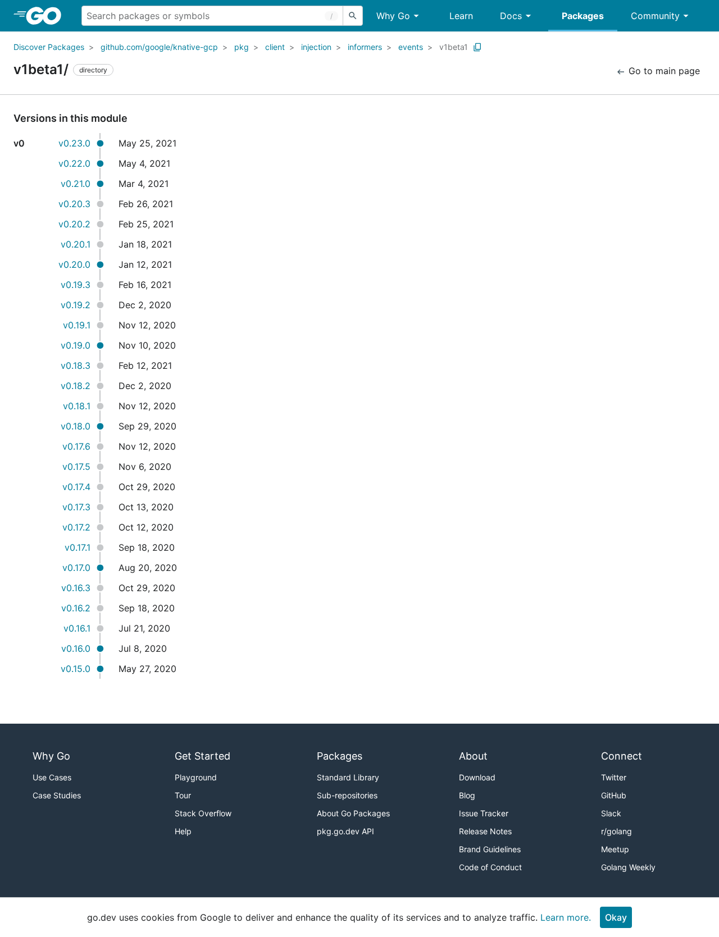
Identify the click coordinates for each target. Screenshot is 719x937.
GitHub (613, 795)
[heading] (47, 16)
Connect (621, 756)
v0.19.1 (76, 325)
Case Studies (57, 795)
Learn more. (565, 917)
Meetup (615, 849)
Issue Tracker (483, 813)
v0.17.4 (76, 486)
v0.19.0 (75, 345)
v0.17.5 (76, 466)
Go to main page (663, 70)
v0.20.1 (75, 244)
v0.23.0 (74, 143)
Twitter (613, 777)
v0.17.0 (76, 567)
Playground (196, 777)
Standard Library (348, 777)
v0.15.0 (75, 668)
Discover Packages (48, 47)
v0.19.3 (75, 284)
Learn (461, 15)
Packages (583, 15)
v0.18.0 (75, 426)
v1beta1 (453, 47)
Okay (616, 917)
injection (316, 47)
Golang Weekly (628, 867)
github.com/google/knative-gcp (159, 47)
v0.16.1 (76, 628)
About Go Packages (353, 813)
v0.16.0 (75, 648)
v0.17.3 (76, 507)
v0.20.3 (74, 203)
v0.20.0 (74, 264)
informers (365, 47)
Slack (611, 813)
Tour (183, 795)
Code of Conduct (490, 867)
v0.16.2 (75, 608)
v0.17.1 (77, 547)
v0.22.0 (74, 163)
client (275, 47)
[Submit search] (353, 16)
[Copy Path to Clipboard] (477, 47)
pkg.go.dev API (345, 831)
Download (477, 777)
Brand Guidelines (490, 849)
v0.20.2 (74, 224)
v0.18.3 (75, 365)
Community (655, 15)
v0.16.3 (75, 587)
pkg (241, 47)
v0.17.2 (76, 527)
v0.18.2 (75, 385)
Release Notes (485, 831)
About (473, 756)
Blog (467, 795)
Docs (511, 15)
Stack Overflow (203, 813)
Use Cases (52, 777)
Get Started (202, 756)
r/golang (616, 831)
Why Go (393, 15)
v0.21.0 (75, 183)
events (410, 47)
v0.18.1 (76, 406)
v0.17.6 (76, 446)
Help (183, 831)
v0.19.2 (75, 304)
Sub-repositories (347, 795)
